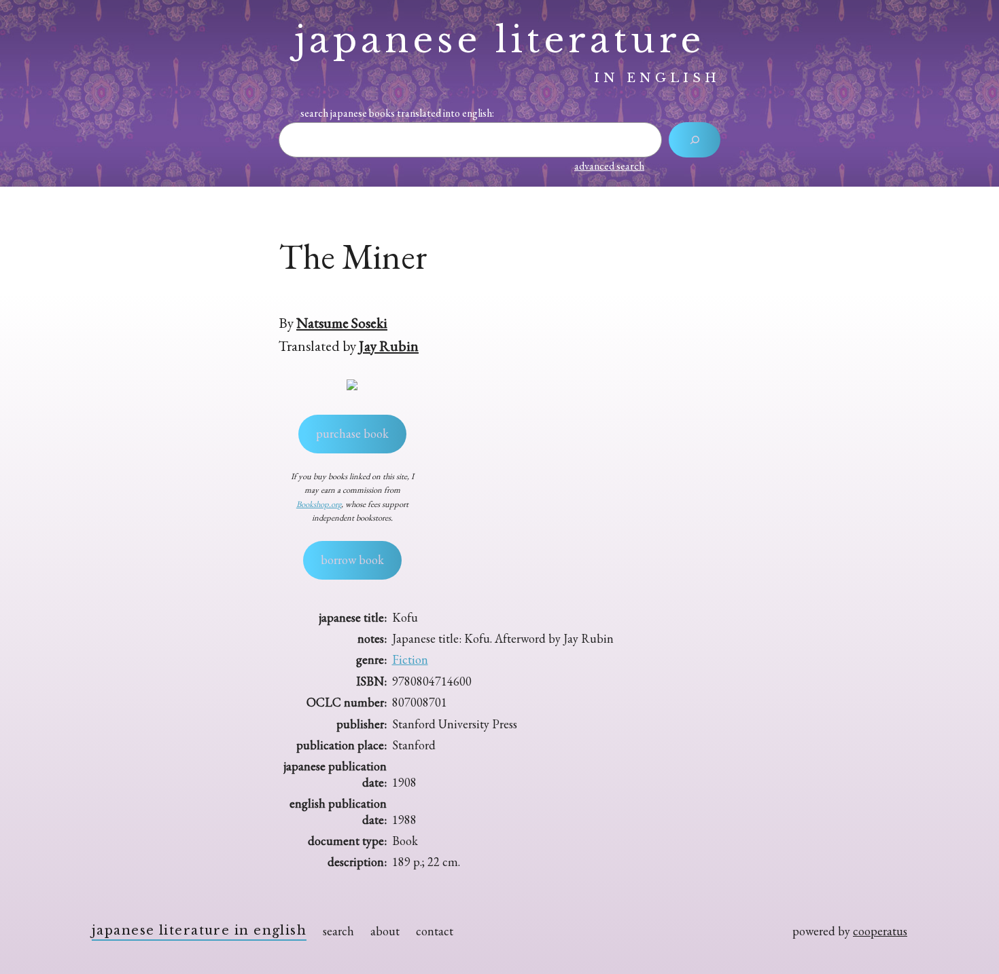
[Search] (694, 139)
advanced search (609, 166)
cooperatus (880, 931)
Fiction (410, 659)
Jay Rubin (389, 345)
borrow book (352, 559)
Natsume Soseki (341, 322)
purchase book (352, 433)
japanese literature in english (199, 930)
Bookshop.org (318, 504)
